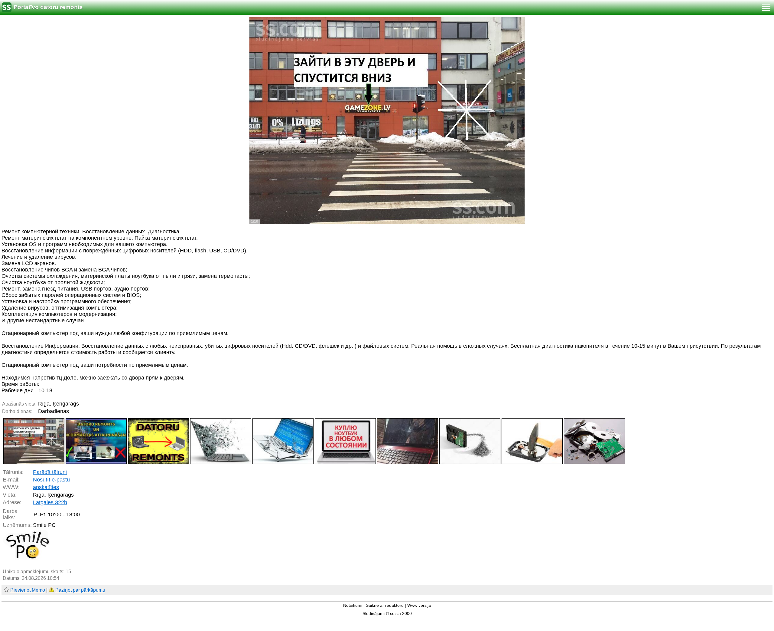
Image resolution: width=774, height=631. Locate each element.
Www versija (419, 605)
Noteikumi (352, 605)
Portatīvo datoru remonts (48, 7)
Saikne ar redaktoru (385, 605)
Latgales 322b (50, 502)
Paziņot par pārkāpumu (80, 590)
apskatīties (46, 487)
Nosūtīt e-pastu (51, 480)
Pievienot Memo (27, 590)
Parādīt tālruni (50, 472)
